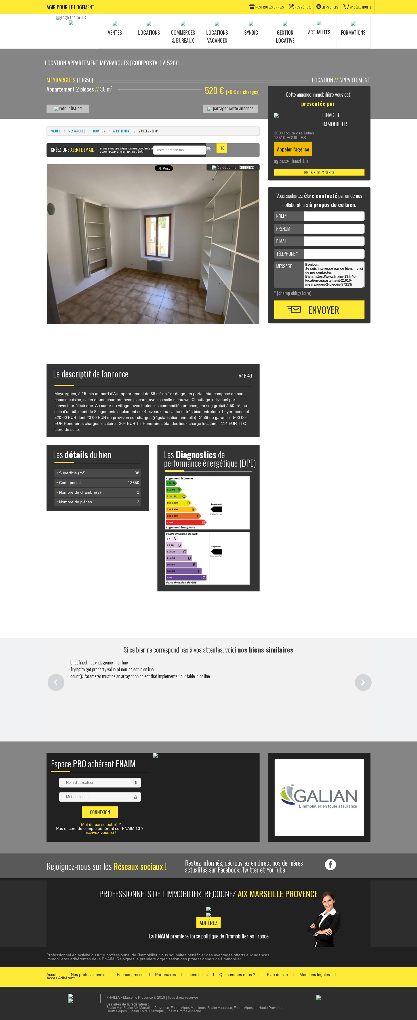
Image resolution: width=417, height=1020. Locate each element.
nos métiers (302, 7)
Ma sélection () (360, 7)
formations (353, 32)
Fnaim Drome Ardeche (184, 1011)
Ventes (115, 32)
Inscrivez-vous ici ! (99, 832)
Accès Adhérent (61, 978)
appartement (122, 131)
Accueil (55, 131)
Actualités (319, 32)
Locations (149, 32)
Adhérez (208, 922)
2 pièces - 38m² (148, 131)
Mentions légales (315, 974)
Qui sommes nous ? (237, 974)
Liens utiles (330, 7)
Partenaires (165, 974)
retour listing (70, 108)
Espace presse (130, 974)
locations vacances (217, 36)
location (99, 131)
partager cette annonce (233, 108)
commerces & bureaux (183, 36)
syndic (251, 32)
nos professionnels (269, 7)
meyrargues (76, 131)
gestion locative (285, 36)
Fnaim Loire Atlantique (146, 1011)
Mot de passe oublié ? (101, 824)
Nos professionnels (88, 974)
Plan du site (277, 974)
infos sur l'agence (319, 172)
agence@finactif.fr (291, 160)
